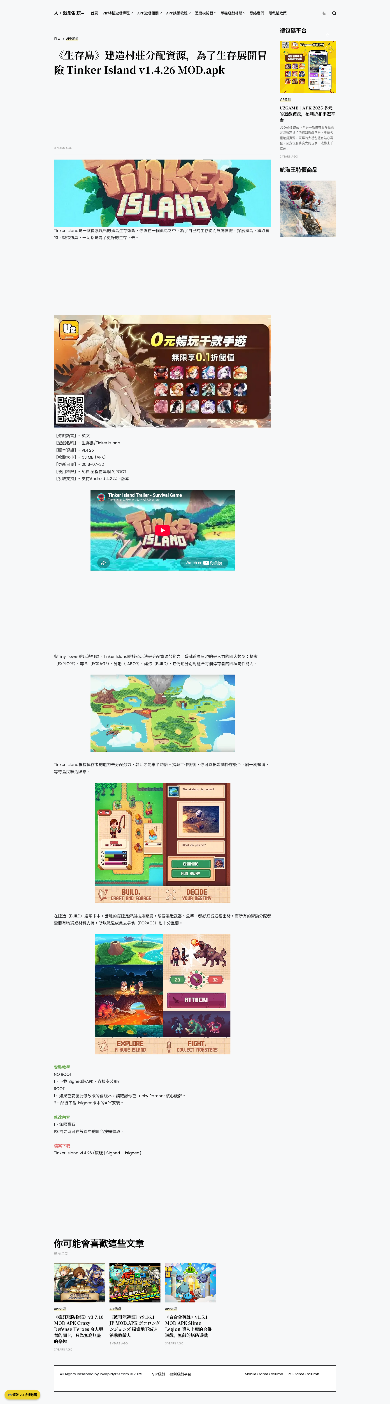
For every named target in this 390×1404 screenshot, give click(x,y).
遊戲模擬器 (204, 13)
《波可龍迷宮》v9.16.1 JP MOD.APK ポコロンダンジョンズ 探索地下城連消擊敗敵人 (134, 1326)
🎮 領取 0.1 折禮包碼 (22, 1394)
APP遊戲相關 (148, 13)
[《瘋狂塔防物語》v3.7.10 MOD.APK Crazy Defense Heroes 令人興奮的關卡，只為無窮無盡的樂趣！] (79, 1282)
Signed (113, 1153)
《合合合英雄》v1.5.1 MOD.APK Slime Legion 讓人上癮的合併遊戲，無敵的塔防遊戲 (188, 1326)
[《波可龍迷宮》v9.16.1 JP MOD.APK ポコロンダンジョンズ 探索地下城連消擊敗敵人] (134, 1282)
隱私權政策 (278, 13)
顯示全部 (61, 1253)
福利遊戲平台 (180, 1374)
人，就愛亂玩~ (69, 13)
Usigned (131, 1153)
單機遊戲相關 (231, 13)
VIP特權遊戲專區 (116, 13)
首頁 (94, 13)
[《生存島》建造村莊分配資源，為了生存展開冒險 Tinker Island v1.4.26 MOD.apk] (162, 193)
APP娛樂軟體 (177, 13)
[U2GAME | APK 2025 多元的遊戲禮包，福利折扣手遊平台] (308, 67)
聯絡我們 (257, 13)
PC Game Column (303, 1374)
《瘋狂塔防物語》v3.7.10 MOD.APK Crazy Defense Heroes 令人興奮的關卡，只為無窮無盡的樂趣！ (78, 1329)
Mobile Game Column (264, 1374)
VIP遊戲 (285, 99)
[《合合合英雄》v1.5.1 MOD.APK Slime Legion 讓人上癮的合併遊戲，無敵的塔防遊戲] (190, 1282)
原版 (99, 1153)
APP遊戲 (72, 39)
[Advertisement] (162, 114)
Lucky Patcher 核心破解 (159, 1096)
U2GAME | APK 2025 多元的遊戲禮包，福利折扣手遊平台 (307, 113)
